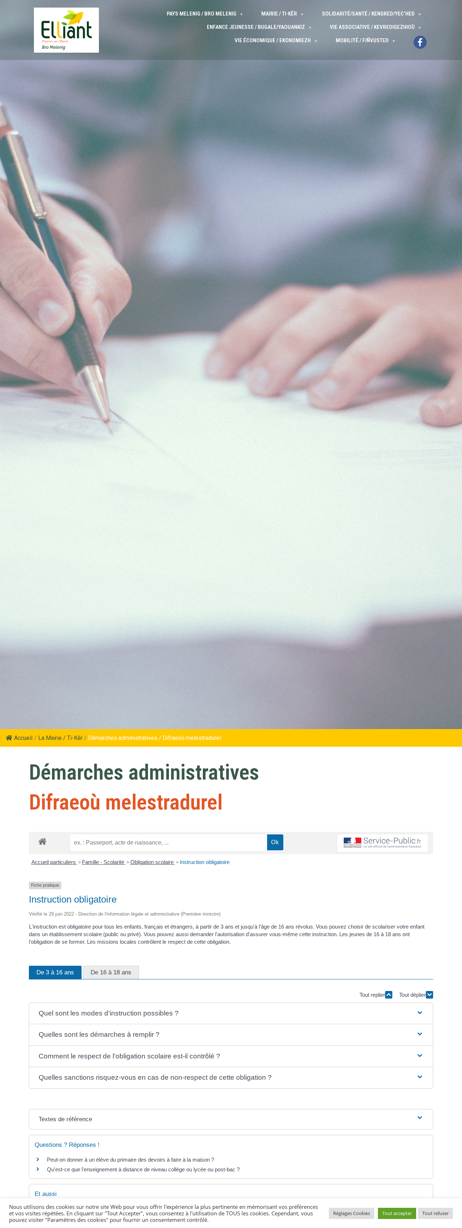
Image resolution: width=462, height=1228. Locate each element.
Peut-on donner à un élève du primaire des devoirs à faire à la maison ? (130, 1160)
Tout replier (372, 995)
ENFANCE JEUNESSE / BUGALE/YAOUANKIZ (256, 27)
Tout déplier (412, 995)
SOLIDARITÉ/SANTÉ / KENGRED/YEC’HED (368, 13)
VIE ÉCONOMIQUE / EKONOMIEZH (273, 40)
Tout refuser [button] (435, 1213)
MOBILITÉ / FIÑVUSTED (362, 40)
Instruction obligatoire (205, 862)
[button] (231, 1013)
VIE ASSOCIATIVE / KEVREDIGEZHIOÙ (372, 27)
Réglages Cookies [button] (351, 1213)
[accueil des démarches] (42, 841)
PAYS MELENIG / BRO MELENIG (201, 13)
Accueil (23, 737)
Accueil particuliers (54, 862)
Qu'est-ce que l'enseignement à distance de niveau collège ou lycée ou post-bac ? (143, 1169)
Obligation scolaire (152, 862)
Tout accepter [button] (397, 1213)
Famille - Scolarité (104, 862)
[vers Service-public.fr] (382, 843)
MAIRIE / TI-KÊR (279, 13)
